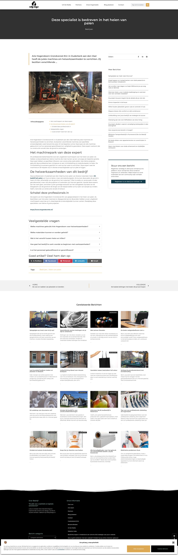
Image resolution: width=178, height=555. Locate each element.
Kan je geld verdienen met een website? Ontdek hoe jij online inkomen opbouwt (93, 538)
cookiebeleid (60, 549)
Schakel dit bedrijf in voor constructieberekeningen (69, 410)
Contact (121, 5)
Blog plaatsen (109, 5)
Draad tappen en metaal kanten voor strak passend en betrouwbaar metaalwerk (126, 81)
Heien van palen (54, 269)
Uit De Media (66, 5)
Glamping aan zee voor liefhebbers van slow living (125, 120)
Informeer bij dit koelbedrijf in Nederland (100, 410)
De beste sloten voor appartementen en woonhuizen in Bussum (127, 141)
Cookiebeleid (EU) (73, 521)
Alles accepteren (138, 549)
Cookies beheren (163, 549)
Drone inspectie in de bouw (117, 102)
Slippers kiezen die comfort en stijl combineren (124, 111)
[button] (173, 542)
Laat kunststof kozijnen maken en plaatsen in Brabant (41, 370)
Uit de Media (72, 528)
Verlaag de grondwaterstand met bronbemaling (132, 370)
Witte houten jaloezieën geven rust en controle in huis (126, 107)
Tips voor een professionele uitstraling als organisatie (134, 410)
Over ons (70, 504)
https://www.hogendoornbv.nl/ (41, 210)
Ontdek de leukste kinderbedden (41, 450)
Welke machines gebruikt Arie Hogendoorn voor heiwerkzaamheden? (65, 226)
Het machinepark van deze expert (61, 121)
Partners (79, 5)
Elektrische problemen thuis (130, 450)
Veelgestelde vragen (57, 129)
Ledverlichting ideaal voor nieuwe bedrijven (71, 370)
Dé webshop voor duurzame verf (41, 410)
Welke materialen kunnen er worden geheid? (65, 232)
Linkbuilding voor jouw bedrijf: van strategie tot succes (126, 115)
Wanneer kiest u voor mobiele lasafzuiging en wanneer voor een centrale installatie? (127, 93)
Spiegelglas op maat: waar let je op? (120, 76)
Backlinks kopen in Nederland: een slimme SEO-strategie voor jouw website (91, 534)
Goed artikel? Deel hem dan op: (62, 132)
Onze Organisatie (92, 5)
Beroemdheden (73, 524)
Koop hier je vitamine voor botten (71, 450)
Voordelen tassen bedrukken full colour (103, 370)
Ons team (71, 508)
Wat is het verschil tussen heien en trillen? (65, 238)
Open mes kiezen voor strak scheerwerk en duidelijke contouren (126, 147)
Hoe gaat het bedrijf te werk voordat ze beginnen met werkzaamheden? (65, 244)
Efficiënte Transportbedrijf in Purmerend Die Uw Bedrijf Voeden (127, 135)
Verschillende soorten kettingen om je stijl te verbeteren (73, 330)
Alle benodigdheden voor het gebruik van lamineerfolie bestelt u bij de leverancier (103, 451)
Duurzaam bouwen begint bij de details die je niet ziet (126, 98)
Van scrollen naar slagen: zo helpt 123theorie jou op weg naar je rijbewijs (127, 87)
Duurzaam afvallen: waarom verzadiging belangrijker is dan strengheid (128, 125)
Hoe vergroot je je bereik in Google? (120, 130)
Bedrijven (89, 29)
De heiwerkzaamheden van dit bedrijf (63, 124)
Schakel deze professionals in (61, 126)
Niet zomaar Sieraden (97, 330)
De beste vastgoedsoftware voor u (132, 330)
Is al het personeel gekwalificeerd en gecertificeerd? (65, 250)
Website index (72, 531)
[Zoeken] (147, 5)
